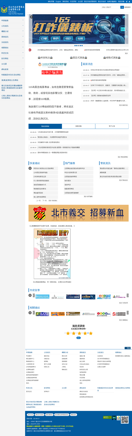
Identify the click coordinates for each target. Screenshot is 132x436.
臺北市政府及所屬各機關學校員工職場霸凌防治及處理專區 (11, 88)
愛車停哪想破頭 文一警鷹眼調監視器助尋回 (48, 153)
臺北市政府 (102, 1)
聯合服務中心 (30, 358)
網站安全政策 (84, 391)
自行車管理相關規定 (103, 358)
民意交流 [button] (4, 53)
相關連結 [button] (4, 48)
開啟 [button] (128, 348)
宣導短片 (46, 391)
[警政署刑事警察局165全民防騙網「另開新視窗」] (52, 67)
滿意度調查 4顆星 (85, 333)
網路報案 (103, 172)
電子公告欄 (47, 364)
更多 (126, 53)
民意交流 (29, 388)
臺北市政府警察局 (90, 1)
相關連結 (118, 352)
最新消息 (46, 356)
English (58, 1)
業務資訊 (83, 352)
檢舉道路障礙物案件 (32, 375)
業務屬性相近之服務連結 (122, 356)
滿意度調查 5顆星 (91, 333)
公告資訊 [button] (4, 26)
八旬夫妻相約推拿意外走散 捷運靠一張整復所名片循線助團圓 (55, 147)
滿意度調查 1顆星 (68, 333)
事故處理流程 (38, 193)
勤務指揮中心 (30, 361)
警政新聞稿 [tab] (45, 126)
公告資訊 (47, 352)
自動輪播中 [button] (31, 16)
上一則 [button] (30, 30)
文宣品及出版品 (84, 364)
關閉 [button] (127, 1)
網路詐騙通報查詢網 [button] (75, 45)
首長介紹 (64, 364)
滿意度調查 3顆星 (79, 333)
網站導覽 (51, 1)
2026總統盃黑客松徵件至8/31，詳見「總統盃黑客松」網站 (49, 50)
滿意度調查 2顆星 (74, 333)
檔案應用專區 (69, 189)
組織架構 (64, 358)
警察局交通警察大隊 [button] (80, 45)
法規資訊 (100, 352)
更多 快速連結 (53, 200)
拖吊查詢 (68, 180)
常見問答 (73, 1)
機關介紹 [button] (4, 31)
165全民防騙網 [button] (76, 45)
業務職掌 (64, 361)
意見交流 (29, 391)
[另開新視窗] (78, 29)
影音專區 (47, 388)
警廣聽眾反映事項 (40, 189)
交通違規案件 (30, 372)
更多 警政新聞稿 (123, 157)
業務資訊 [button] (4, 37)
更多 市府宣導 (123, 303)
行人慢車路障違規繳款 (41, 180)
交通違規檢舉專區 (71, 176)
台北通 (80, 1)
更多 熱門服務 (88, 196)
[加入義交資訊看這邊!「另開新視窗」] (79, 221)
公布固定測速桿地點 (41, 172)
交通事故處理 (30, 369)
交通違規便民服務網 (71, 193)
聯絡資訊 (64, 369)
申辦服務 (29, 352)
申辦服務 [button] (4, 20)
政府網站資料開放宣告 (86, 397)
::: (2, 1)
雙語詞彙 (121, 1)
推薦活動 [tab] (78, 126)
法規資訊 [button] (4, 42)
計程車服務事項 (31, 367)
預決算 (82, 367)
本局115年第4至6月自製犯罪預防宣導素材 (101, 70)
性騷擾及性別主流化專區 (11, 75)
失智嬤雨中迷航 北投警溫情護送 (45, 142)
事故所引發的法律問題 (104, 361)
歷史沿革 (64, 356)
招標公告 (46, 367)
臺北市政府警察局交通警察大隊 (12, 9)
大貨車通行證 (30, 364)
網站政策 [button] (4, 69)
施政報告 (82, 358)
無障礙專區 (83, 372)
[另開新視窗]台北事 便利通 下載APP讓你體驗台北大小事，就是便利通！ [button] (82, 45)
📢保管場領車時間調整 (84, 50)
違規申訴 (68, 185)
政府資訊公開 (84, 369)
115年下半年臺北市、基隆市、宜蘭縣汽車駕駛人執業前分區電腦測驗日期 (106, 85)
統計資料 (82, 361)
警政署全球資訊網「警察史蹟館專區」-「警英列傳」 (114, 168)
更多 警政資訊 (123, 180)
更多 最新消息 (123, 105)
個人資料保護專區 (40, 197)
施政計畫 (82, 356)
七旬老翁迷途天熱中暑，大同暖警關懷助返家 (49, 132)
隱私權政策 (83, 394)
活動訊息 (46, 358)
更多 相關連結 (123, 320)
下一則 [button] (127, 30)
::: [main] (27, 15)
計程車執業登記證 (40, 176)
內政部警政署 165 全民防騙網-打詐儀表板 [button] (78, 45)
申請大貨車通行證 (71, 172)
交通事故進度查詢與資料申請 (75, 168)
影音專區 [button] (4, 58)
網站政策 (83, 388)
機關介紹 (65, 352)
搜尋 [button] (122, 7)
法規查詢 (100, 356)
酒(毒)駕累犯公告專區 (9, 80)
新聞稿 (46, 361)
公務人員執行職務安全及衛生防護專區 (11, 97)
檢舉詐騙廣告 (112, 1)
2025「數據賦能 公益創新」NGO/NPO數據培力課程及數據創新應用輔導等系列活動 (106, 101)
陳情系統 (66, 1)
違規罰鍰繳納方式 (40, 185)
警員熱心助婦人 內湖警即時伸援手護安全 (48, 137)
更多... (28, 383)
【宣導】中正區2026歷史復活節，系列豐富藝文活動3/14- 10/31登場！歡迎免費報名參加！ (106, 90)
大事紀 (64, 367)
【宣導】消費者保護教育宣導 (97, 96)
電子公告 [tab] (112, 126)
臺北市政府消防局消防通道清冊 (111, 176)
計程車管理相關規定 (103, 364)
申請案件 (29, 356)
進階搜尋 (127, 7)
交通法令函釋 (101, 367)
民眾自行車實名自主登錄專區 (44, 168)
